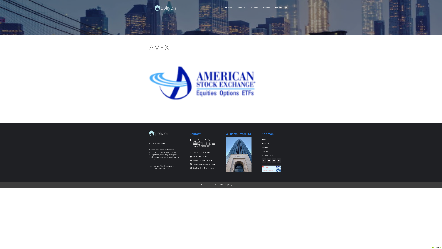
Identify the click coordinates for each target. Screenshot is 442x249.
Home (229, 8)
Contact (266, 8)
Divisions (254, 8)
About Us (241, 8)
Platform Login (281, 8)
